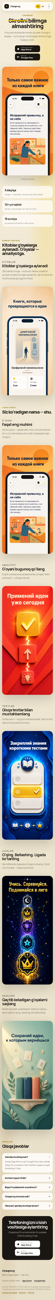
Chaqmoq (15, 6)
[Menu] (49, 6)
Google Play (39, 1280)
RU (43, 6)
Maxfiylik (22, 1292)
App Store (27, 1280)
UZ (38, 6)
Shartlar (31, 1292)
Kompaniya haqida (9, 1292)
